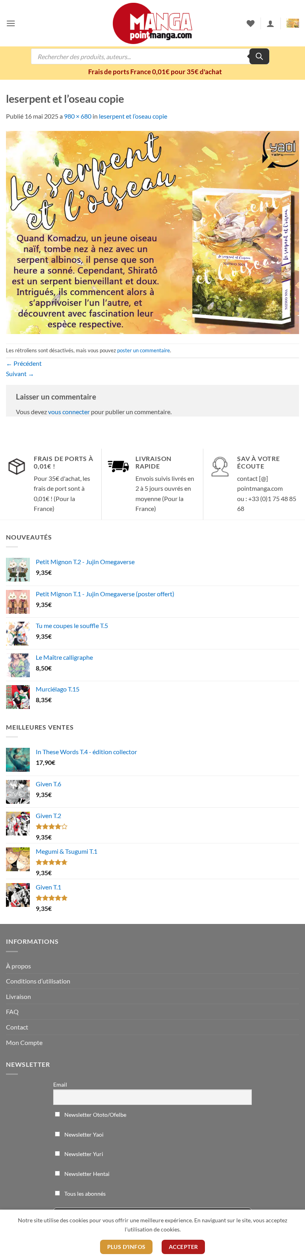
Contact (17, 1027)
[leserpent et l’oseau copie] (152, 231)
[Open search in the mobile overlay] (150, 56)
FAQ (12, 1011)
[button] (10, 23)
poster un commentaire (143, 350)
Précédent (24, 363)
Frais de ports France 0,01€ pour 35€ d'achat (155, 71)
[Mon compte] (270, 23)
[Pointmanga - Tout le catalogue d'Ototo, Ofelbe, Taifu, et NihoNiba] (152, 23)
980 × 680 (77, 116)
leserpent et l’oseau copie (133, 116)
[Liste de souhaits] (251, 23)
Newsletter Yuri (83, 1154)
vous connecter (69, 411)
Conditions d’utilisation (38, 981)
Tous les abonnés (84, 1193)
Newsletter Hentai (86, 1173)
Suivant (20, 373)
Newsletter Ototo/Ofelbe (94, 1114)
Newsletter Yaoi (83, 1134)
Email (60, 1084)
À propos (18, 966)
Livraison (18, 996)
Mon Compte (24, 1042)
